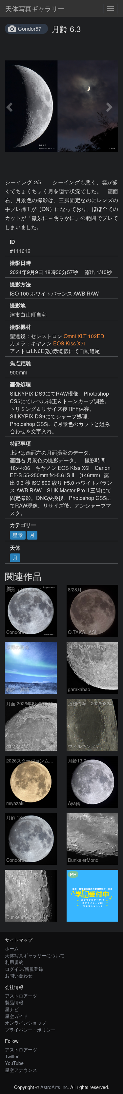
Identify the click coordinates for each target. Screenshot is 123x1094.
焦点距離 (20, 363)
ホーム (12, 948)
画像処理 (20, 384)
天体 (15, 547)
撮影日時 (20, 262)
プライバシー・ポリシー (30, 1029)
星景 (17, 535)
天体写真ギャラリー (34, 8)
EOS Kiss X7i (69, 343)
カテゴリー (23, 525)
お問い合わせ (18, 975)
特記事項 (20, 443)
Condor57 (29, 28)
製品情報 (14, 1002)
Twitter (12, 1056)
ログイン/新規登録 (24, 968)
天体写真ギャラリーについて (35, 955)
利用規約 (14, 961)
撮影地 (18, 305)
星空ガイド (16, 1015)
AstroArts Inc (54, 1086)
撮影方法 (20, 284)
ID (12, 241)
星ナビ (12, 1009)
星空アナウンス (21, 1069)
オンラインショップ (25, 1022)
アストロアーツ (21, 995)
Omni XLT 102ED (84, 336)
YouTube (14, 1062)
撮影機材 (20, 327)
